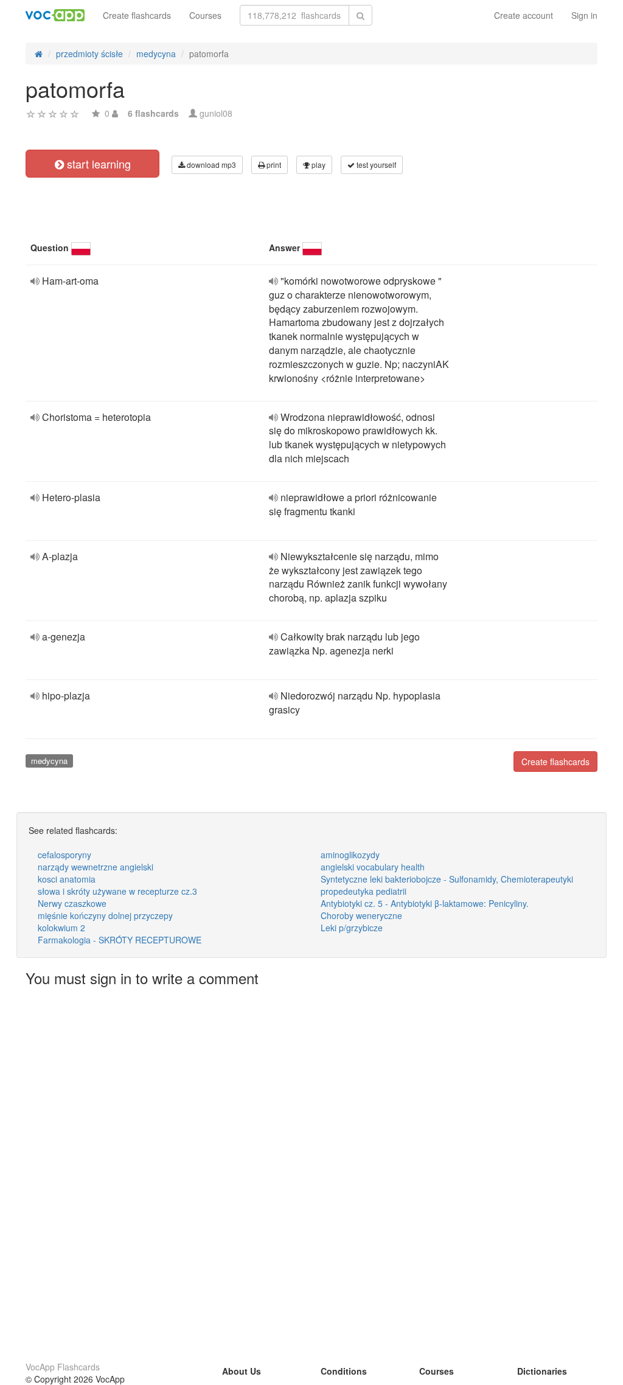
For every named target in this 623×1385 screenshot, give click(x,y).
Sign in (584, 15)
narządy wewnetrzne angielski (95, 867)
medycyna (49, 760)
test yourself (375, 164)
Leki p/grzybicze (352, 928)
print (273, 164)
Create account (523, 15)
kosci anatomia (67, 879)
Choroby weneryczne (361, 915)
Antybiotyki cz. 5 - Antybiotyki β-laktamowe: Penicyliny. (425, 903)
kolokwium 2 (61, 928)
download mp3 (210, 164)
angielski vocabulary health (373, 867)
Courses (205, 15)
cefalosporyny (64, 855)
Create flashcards (137, 15)
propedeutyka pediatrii (363, 891)
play (317, 164)
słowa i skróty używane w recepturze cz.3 (117, 891)
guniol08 (216, 113)
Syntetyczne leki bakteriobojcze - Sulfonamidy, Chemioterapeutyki (447, 879)
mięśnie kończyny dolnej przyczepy (105, 915)
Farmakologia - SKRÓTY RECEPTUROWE (119, 940)
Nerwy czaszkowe (72, 903)
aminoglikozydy (350, 855)
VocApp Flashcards (63, 1367)
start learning (97, 164)
